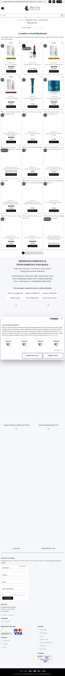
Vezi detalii (57, 350)
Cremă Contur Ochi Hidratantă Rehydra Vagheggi (32, 98)
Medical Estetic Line (46, 674)
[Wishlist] (54, 1)
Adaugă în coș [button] (11, 71)
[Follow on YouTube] (8, 621)
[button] (50, 1)
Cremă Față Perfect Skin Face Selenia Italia (32, 238)
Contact (44, 1)
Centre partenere (43, 633)
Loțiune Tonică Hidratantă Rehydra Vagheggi (32, 169)
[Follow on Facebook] (2, 621)
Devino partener (43, 630)
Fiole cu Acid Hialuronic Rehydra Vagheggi (32, 134)
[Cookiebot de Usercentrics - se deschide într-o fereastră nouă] (51, 319)
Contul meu (5, 644)
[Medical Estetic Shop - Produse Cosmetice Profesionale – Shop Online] (32, 8)
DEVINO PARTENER (11, 174)
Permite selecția (32, 355)
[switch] (24, 344)
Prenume (5, 575)
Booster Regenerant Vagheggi (11, 98)
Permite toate (53, 355)
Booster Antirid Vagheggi (11, 64)
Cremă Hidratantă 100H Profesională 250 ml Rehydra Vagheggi (54, 238)
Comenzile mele (6, 640)
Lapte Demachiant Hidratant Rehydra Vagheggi (54, 134)
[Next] (41, 253)
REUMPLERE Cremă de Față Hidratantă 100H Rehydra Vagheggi (11, 203)
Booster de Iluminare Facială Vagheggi (54, 64)
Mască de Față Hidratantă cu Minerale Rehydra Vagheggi (53, 169)
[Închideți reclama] (62, 319)
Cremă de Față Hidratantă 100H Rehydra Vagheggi (54, 98)
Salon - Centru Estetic (7, 588)
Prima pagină (20, 20)
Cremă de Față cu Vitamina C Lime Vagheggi (11, 238)
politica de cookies (52, 335)
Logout (4, 647)
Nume (4, 582)
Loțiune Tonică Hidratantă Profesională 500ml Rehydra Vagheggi (11, 169)
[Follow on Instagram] (5, 621)
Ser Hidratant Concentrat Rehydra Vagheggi (54, 203)
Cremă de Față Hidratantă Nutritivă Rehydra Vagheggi (11, 134)
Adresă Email (6, 568)
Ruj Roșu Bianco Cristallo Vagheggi (32, 64)
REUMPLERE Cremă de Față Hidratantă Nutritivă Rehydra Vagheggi (32, 203)
